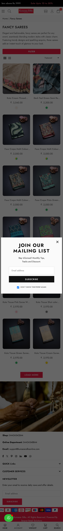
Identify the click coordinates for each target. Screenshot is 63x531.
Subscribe (31, 279)
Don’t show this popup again (33, 287)
